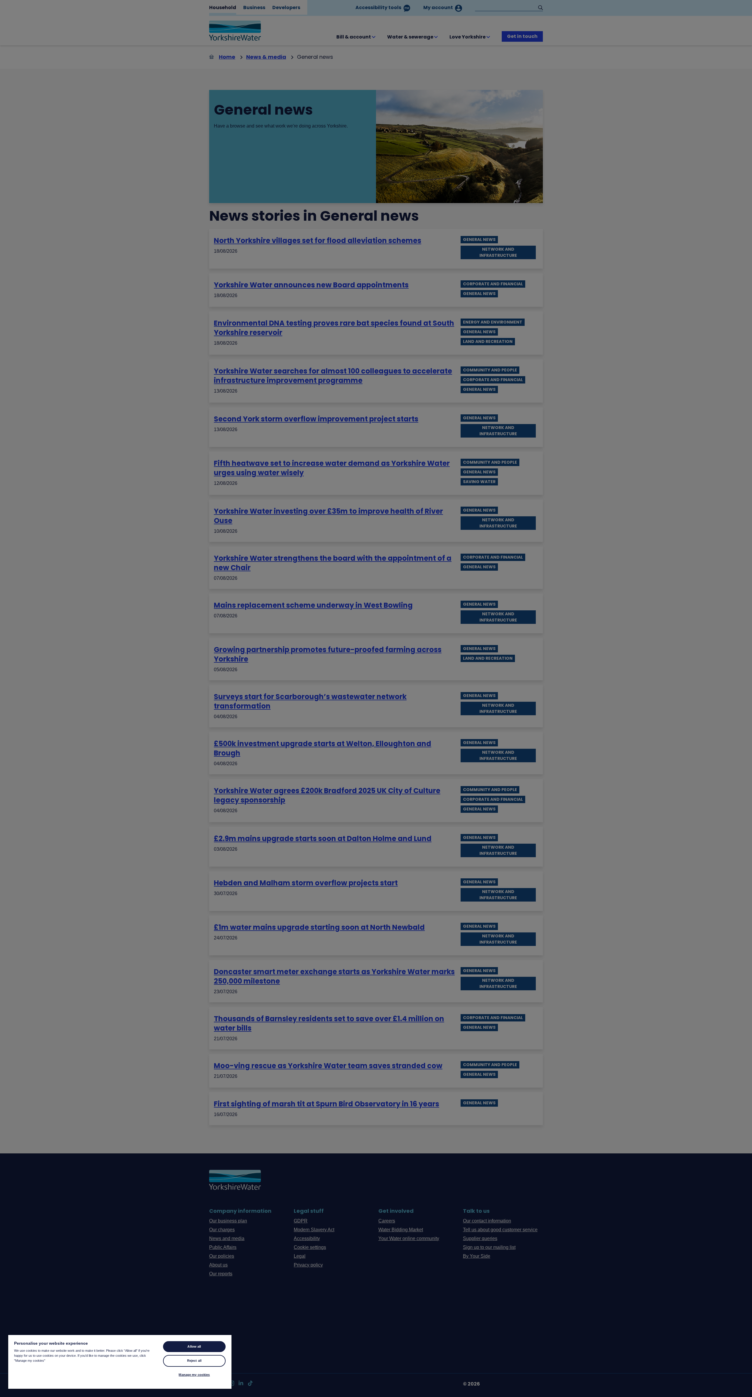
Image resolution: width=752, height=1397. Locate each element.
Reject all (194, 1360)
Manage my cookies (194, 1374)
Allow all (194, 1346)
